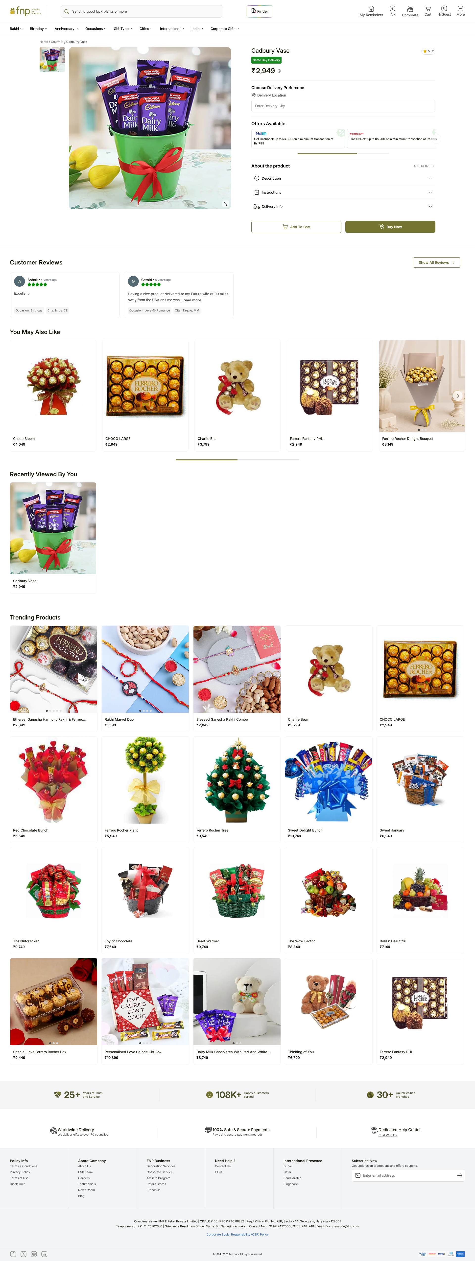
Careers (84, 1178)
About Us (84, 1166)
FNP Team (85, 1172)
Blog (81, 1196)
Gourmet (58, 42)
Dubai (288, 1166)
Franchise (154, 1190)
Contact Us (223, 1166)
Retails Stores (156, 1184)
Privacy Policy (20, 1172)
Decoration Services (161, 1166)
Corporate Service (160, 1172)
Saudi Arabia (292, 1178)
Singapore (291, 1184)
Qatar (287, 1172)
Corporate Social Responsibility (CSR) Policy (238, 1234)
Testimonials (87, 1184)
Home (45, 42)
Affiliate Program (158, 1178)
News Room (86, 1190)
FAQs (218, 1172)
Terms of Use (19, 1178)
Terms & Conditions (23, 1166)
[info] (279, 71)
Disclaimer (17, 1184)
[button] (16, 28)
